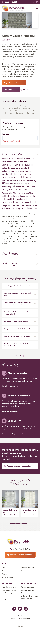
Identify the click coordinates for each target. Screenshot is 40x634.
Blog (3, 596)
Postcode (5, 134)
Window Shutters (7, 571)
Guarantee (25, 571)
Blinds (4, 567)
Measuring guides (27, 587)
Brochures (5, 599)
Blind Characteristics (9, 587)
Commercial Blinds (27, 567)
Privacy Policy (20, 615)
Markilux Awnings (8, 577)
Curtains (4, 574)
